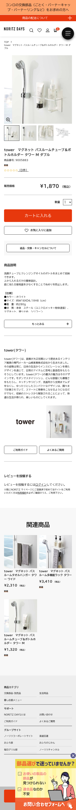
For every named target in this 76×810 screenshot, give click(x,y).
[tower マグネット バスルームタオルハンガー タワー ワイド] (20, 551)
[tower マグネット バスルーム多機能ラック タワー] (55, 551)
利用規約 (21, 493)
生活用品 (43, 693)
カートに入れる (38, 215)
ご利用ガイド (20, 450)
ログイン (41, 484)
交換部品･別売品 (12, 693)
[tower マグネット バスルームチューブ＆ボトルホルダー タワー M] (20, 615)
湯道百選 (43, 736)
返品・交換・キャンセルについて (38, 248)
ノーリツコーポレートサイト (18, 736)
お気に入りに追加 (40, 230)
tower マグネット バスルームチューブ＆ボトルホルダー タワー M (20, 639)
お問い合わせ (46, 714)
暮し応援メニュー (13, 700)
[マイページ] (48, 30)
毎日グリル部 (10, 749)
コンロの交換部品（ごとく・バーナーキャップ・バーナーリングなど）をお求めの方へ (38, 7)
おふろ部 (8, 743)
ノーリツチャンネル (49, 749)
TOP (6, 42)
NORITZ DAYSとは (15, 714)
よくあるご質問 (55, 450)
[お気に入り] (39, 30)
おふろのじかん (47, 743)
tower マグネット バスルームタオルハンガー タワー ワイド (20, 575)
